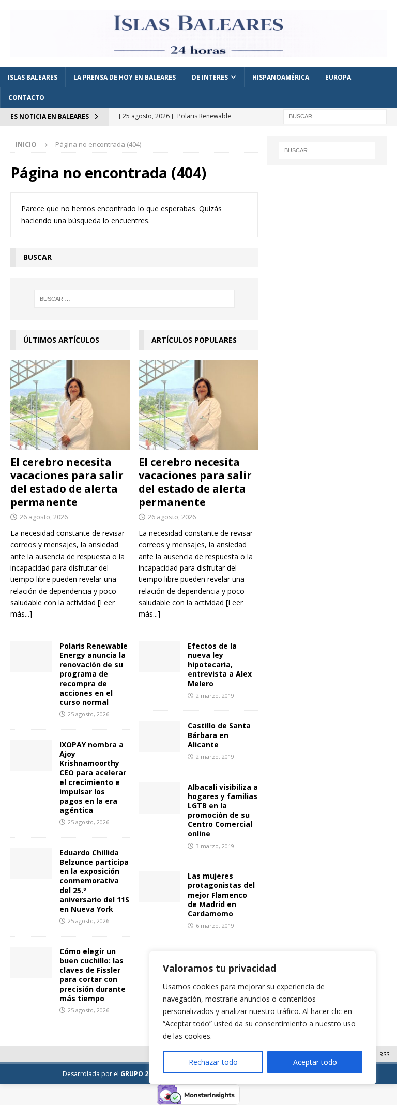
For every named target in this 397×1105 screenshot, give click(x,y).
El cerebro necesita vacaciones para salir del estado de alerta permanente (67, 482)
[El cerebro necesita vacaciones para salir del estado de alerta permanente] (70, 405)
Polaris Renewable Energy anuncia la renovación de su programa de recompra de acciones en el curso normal (93, 674)
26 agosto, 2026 (44, 516)
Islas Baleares (32, 77)
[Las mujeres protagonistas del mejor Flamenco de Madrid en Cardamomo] (159, 886)
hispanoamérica (280, 77)
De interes (210, 77)
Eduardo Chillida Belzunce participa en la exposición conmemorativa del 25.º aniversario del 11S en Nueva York (94, 881)
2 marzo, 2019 (215, 695)
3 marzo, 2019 (215, 846)
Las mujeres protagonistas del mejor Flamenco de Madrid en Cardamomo (221, 894)
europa (338, 77)
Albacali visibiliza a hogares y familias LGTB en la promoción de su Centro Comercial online (223, 810)
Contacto (26, 97)
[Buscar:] (335, 115)
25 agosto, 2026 (88, 714)
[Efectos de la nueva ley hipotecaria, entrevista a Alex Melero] (159, 656)
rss (384, 1054)
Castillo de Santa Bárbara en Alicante (219, 734)
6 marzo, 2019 (215, 925)
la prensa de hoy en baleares (124, 77)
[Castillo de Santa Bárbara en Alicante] (159, 736)
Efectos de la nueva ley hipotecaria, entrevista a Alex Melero (220, 664)
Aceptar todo (315, 1062)
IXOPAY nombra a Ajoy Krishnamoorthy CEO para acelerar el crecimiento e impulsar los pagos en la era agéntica (92, 777)
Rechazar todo (213, 1062)
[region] (262, 1017)
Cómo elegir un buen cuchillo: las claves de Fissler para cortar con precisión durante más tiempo (92, 974)
